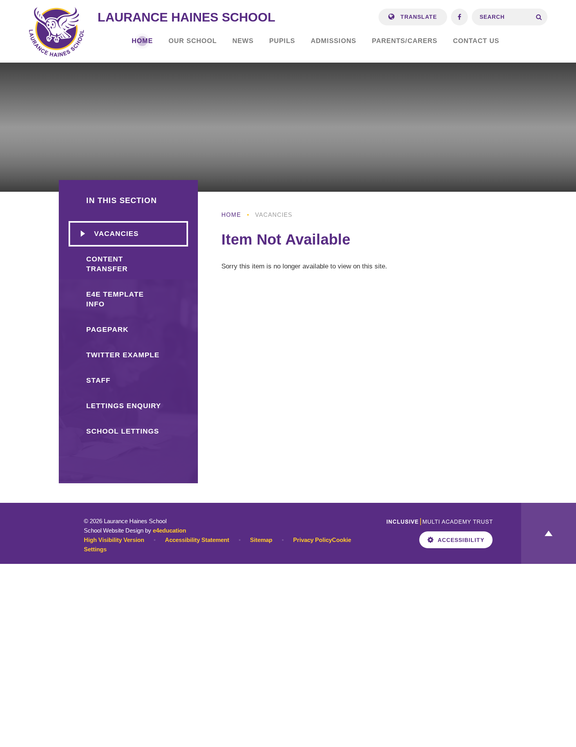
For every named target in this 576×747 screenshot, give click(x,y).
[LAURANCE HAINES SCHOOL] (56, 31)
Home (231, 214)
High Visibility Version (114, 539)
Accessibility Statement (197, 539)
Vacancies (273, 214)
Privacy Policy (312, 539)
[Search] (539, 17)
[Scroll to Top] (548, 533)
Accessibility (461, 540)
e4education (169, 530)
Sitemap (261, 539)
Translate (417, 17)
